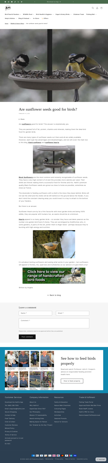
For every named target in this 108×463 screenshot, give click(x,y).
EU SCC (7, 443)
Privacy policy (59, 459)
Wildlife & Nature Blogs (17, 23)
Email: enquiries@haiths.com (15, 409)
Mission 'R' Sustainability (38, 415)
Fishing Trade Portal (86, 402)
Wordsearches (59, 412)
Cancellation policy (82, 459)
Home (6, 23)
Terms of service (70, 459)
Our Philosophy (35, 412)
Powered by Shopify (38, 459)
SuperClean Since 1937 (38, 409)
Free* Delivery (10, 418)
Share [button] (22, 119)
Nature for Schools (61, 422)
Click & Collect (10, 422)
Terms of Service (11, 435)
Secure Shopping (11, 412)
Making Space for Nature (38, 422)
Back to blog (55, 295)
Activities (57, 415)
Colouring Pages (60, 409)
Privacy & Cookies (11, 431)
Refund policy (49, 459)
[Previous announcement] (35, 2)
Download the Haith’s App (14, 402)
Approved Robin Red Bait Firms (90, 405)
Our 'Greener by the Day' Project (41, 425)
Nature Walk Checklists (62, 405)
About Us (33, 402)
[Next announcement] (73, 2)
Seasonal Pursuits (60, 418)
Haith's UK (29, 459)
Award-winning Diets (37, 418)
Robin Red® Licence (86, 409)
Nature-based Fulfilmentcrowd (89, 415)
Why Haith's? (34, 405)
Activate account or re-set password (14, 439)
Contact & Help (10, 415)
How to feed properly (72, 381)
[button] (13, 14)
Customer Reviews (11, 425)
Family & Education (61, 402)
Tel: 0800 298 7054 (12, 405)
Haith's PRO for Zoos (86, 412)
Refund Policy (9, 428)
